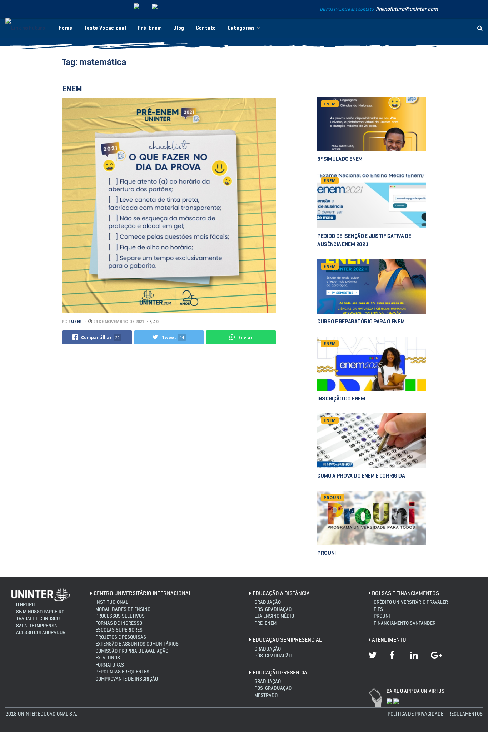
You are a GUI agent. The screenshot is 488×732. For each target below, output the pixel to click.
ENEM (330, 103)
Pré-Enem (150, 28)
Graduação (267, 602)
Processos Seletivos (120, 616)
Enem (72, 88)
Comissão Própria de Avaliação (131, 651)
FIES (378, 609)
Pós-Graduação (273, 656)
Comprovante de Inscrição (126, 679)
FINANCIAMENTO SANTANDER (404, 623)
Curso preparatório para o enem (360, 321)
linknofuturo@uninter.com (407, 8)
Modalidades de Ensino (122, 609)
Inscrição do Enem (341, 398)
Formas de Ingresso (118, 623)
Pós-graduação (273, 609)
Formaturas (109, 665)
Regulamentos (465, 714)
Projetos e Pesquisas (120, 637)
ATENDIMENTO (389, 639)
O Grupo (25, 605)
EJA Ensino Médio (274, 616)
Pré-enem (265, 623)
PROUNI (332, 497)
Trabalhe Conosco (38, 619)
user (76, 321)
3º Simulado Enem (340, 158)
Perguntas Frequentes (122, 672)
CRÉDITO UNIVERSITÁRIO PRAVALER (411, 602)
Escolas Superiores (119, 630)
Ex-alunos (107, 658)
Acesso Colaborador (40, 632)
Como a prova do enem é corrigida (361, 475)
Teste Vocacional (105, 28)
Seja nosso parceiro (40, 612)
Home (65, 28)
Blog (178, 28)
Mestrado (266, 695)
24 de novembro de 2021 (118, 321)
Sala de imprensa (36, 626)
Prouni (382, 616)
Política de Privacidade (415, 714)
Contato (206, 28)
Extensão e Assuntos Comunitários (137, 644)
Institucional (111, 602)
